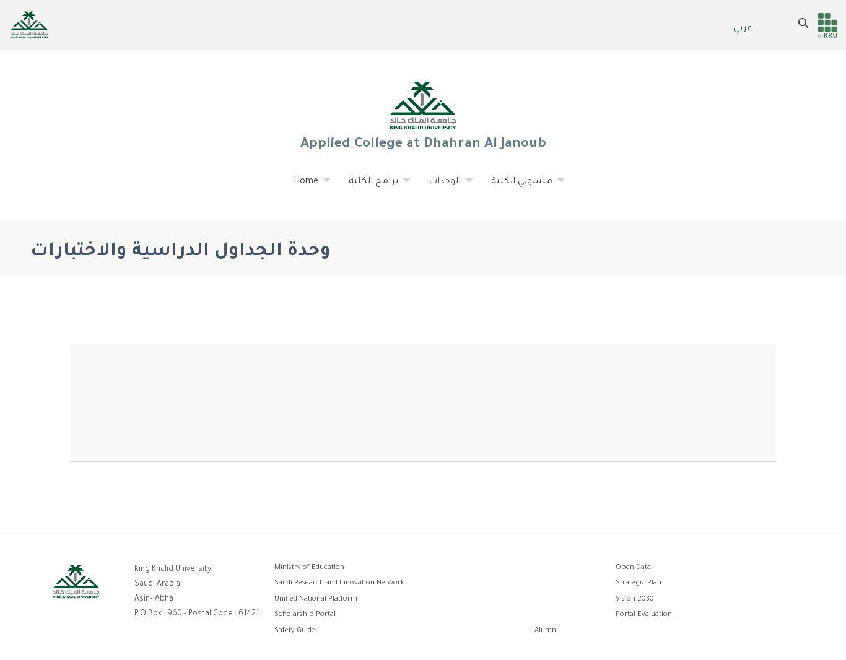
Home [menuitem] (298, 187)
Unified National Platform (315, 600)
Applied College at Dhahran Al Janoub (423, 144)
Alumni (546, 631)
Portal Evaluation (644, 615)
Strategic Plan (638, 584)
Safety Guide (294, 631)
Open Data (633, 568)
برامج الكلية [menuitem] (366, 187)
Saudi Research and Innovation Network (339, 584)
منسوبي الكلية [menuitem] (514, 187)
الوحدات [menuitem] (437, 187)
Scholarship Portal (305, 615)
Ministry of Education (309, 568)
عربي (742, 29)
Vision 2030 (635, 600)
